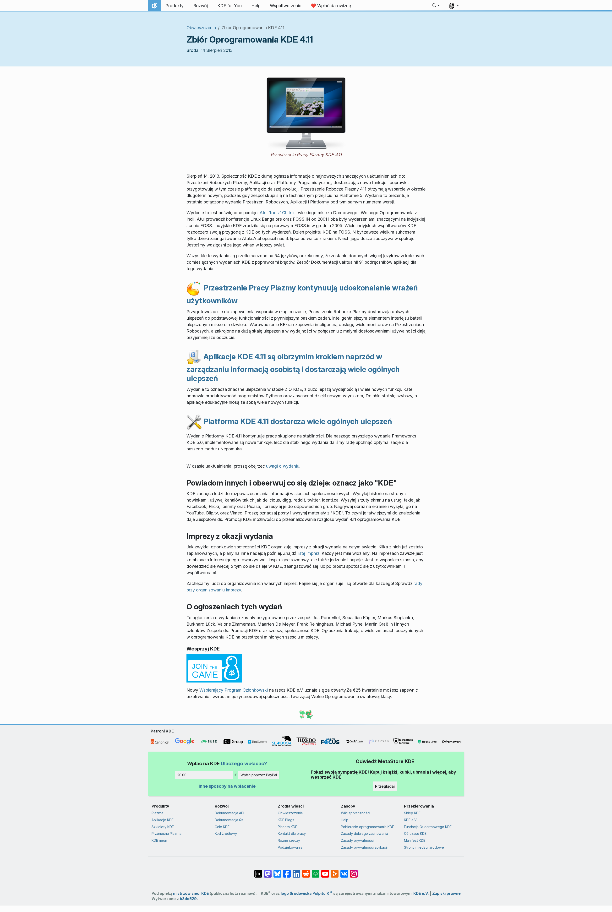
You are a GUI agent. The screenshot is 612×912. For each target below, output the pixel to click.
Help (344, 820)
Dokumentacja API (229, 813)
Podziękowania (290, 847)
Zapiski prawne (446, 893)
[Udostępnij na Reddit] (306, 871)
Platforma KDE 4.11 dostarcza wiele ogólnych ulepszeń (297, 421)
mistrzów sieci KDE (191, 893)
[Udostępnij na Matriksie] (258, 871)
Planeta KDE (287, 827)
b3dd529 (188, 898)
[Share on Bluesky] (277, 871)
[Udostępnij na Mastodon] (268, 871)
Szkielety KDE (163, 827)
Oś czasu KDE (415, 833)
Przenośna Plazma (166, 833)
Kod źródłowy (226, 833)
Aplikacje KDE (163, 820)
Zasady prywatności (357, 840)
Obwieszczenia (201, 27)
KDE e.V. (410, 820)
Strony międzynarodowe (424, 847)
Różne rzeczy (289, 840)
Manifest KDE (414, 840)
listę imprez (308, 553)
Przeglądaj (385, 786)
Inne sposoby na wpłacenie (227, 786)
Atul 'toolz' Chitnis (277, 212)
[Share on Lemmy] (315, 871)
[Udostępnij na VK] (344, 871)
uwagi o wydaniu (282, 466)
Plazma (157, 813)
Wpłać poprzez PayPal (258, 775)
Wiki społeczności (355, 813)
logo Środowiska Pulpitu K (306, 893)
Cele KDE (222, 827)
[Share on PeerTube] (335, 871)
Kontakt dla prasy (292, 833)
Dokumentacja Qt (229, 820)
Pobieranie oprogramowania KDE (367, 827)
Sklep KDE (412, 813)
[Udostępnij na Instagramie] (354, 871)
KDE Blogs (286, 820)
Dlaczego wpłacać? (244, 763)
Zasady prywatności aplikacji (364, 847)
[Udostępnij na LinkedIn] (296, 871)
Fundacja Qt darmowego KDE (428, 827)
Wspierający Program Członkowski (233, 690)
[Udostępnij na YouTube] (325, 871)
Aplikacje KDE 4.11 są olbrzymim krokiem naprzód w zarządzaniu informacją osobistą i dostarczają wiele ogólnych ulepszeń (293, 367)
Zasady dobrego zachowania (364, 833)
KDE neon (159, 840)
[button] (436, 5)
